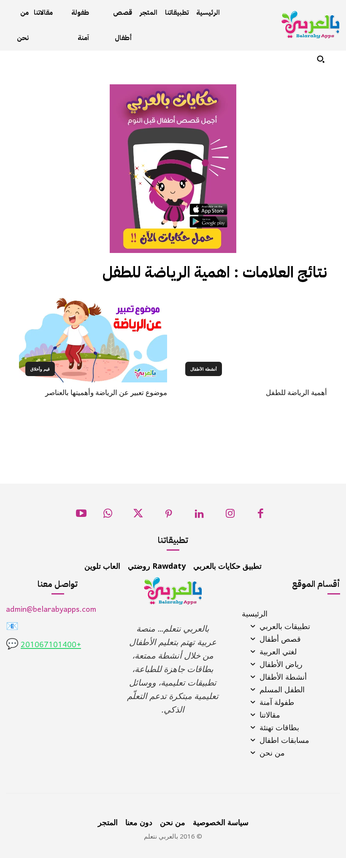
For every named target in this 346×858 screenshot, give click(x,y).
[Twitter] (138, 516)
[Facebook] (260, 516)
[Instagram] (230, 516)
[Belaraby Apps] (310, 25)
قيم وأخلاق (40, 369)
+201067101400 (51, 645)
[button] (320, 59)
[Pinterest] (169, 516)
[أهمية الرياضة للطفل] (253, 337)
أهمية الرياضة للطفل (296, 392)
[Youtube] (81, 516)
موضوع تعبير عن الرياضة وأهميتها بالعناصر (106, 392)
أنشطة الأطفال (203, 369)
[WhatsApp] (108, 516)
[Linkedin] (199, 516)
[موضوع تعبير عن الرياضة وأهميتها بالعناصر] (93, 337)
